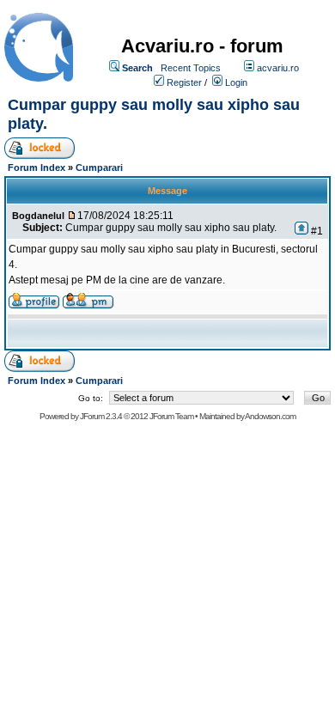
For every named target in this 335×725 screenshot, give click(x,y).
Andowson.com (270, 416)
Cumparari (99, 167)
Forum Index (36, 167)
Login (236, 82)
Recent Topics (191, 68)
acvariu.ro (278, 68)
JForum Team (171, 416)
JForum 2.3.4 (101, 416)
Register (184, 82)
